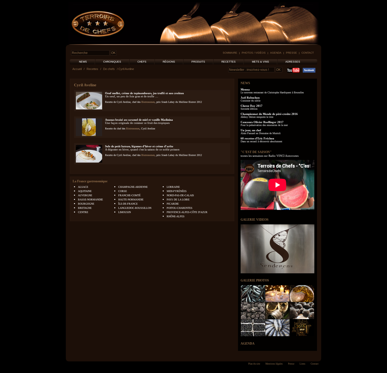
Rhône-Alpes (176, 216)
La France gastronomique (90, 181)
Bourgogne (86, 203)
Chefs (141, 61)
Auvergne (85, 195)
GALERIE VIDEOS (255, 219)
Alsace (83, 186)
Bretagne (85, 207)
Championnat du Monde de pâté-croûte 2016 (269, 113)
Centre (83, 212)
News (83, 61)
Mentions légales (274, 363)
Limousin (124, 212)
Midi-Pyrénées (177, 191)
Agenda (275, 52)
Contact (307, 52)
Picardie (173, 203)
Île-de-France (128, 203)
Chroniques (112, 61)
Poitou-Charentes (179, 207)
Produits (198, 61)
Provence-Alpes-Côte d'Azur (187, 212)
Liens (302, 363)
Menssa (245, 89)
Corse (122, 191)
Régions (169, 61)
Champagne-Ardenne (133, 186)
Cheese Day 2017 (251, 105)
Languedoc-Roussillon (134, 207)
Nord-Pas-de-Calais (180, 195)
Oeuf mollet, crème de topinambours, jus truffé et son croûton (144, 93)
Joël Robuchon (250, 97)
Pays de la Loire (178, 199)
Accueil (77, 68)
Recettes (228, 61)
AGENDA (248, 343)
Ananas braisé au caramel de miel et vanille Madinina (139, 119)
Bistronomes (148, 101)
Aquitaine (85, 191)
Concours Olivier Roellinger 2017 (262, 122)
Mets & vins (260, 61)
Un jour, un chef (251, 130)
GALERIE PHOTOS (255, 280)
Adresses (292, 61)
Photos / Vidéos (254, 52)
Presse (291, 52)
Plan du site (254, 363)
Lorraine (173, 186)
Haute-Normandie (130, 199)
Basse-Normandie (90, 199)
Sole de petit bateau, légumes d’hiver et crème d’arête (139, 146)
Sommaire (230, 52)
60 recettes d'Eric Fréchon (257, 138)
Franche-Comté (129, 195)
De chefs (109, 68)
